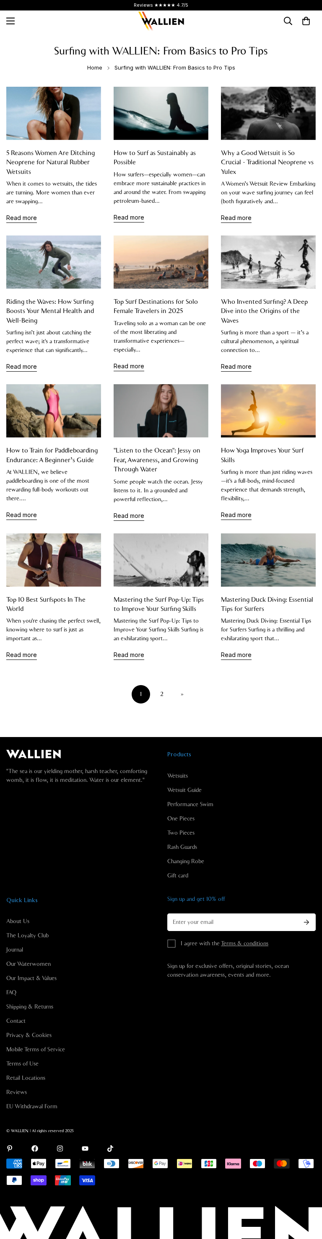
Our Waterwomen (28, 964)
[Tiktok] (110, 1148)
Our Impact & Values (31, 978)
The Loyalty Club (27, 936)
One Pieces (181, 819)
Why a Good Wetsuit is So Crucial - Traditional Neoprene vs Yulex (267, 162)
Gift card (177, 876)
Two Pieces (181, 833)
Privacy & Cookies (29, 1035)
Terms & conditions (244, 944)
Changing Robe (185, 861)
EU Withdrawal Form (31, 1107)
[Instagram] (60, 1148)
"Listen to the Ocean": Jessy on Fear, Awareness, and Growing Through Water (157, 460)
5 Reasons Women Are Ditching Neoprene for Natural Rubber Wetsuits (50, 162)
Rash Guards (182, 847)
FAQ (11, 993)
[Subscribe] (306, 922)
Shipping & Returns (29, 1007)
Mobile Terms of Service (35, 1050)
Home (94, 67)
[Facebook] (34, 1148)
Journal (14, 950)
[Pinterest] (9, 1148)
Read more (21, 217)
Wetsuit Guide (184, 790)
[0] (306, 21)
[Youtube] (85, 1148)
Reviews (16, 1092)
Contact (16, 1021)
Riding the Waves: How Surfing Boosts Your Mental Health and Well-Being (50, 311)
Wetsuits (177, 776)
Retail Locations (25, 1078)
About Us (17, 921)
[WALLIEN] (161, 20)
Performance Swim (190, 804)
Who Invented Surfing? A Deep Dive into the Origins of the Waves (264, 311)
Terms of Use (22, 1064)
